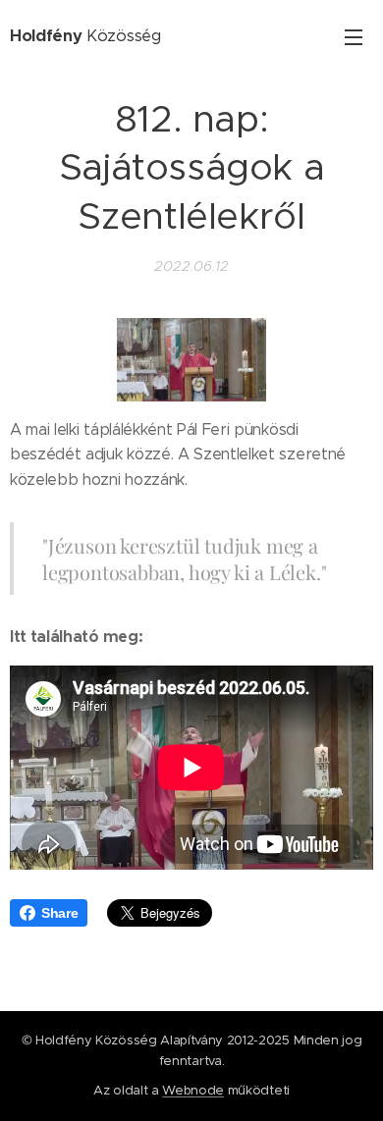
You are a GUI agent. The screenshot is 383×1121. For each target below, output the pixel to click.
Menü (353, 36)
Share (59, 913)
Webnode (193, 1090)
